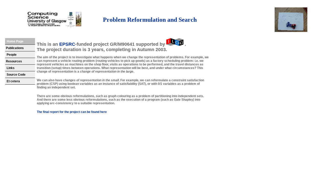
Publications (14, 48)
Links (10, 68)
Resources (13, 61)
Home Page (14, 41)
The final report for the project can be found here (72, 112)
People (11, 54)
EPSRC (67, 44)
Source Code (15, 74)
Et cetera (12, 81)
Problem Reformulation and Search (150, 19)
